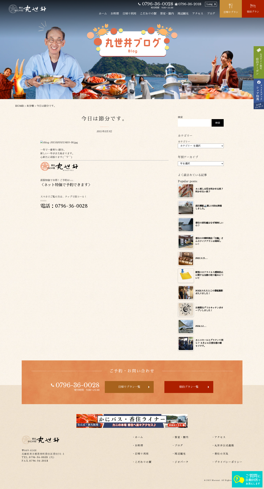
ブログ (211, 13)
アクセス (197, 13)
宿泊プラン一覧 (188, 386)
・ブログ (177, 445)
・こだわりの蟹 (142, 462)
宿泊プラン (253, 12)
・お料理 (137, 445)
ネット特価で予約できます (66, 185)
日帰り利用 (129, 13)
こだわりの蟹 (148, 13)
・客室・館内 (180, 437)
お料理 (115, 13)
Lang (210, 4)
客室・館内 (167, 13)
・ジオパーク (180, 462)
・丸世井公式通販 (223, 445)
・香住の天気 (220, 454)
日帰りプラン (231, 12)
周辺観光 (183, 13)
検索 (180, 117)
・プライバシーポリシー (227, 462)
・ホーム (137, 437)
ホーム (103, 13)
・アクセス (219, 437)
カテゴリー (184, 142)
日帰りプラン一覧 (129, 386)
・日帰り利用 (140, 454)
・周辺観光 (179, 454)
